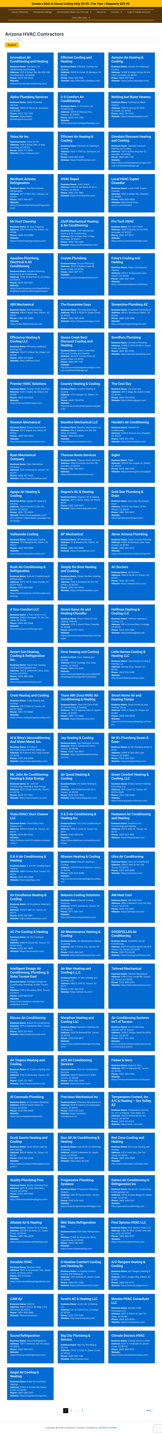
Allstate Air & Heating (26, 1222)
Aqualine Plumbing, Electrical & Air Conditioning (24, 262)
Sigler (115, 455)
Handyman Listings (42, 12)
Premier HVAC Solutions (28, 384)
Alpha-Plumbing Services (29, 97)
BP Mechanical (72, 534)
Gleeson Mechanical (25, 422)
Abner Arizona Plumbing (129, 534)
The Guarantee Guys (76, 304)
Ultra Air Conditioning (127, 856)
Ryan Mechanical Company (23, 457)
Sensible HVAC (21, 1262)
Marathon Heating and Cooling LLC (77, 1020)
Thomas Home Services (78, 455)
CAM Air (16, 1299)
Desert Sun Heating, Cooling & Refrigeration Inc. (27, 656)
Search (12, 44)
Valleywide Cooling (24, 534)
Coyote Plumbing (73, 258)
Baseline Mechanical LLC (79, 422)
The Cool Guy (121, 384)
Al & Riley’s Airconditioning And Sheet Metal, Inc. (30, 740)
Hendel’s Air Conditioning (130, 422)
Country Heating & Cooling (80, 384)
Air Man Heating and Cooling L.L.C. (76, 970)
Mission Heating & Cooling (80, 856)
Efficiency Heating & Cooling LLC (25, 339)
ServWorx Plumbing (126, 337)
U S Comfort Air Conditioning (72, 99)
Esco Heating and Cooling (80, 652)
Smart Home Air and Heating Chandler (76, 611)
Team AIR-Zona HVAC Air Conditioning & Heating (79, 697)
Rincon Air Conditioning (28, 1018)
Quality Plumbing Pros (26, 1180)
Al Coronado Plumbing (27, 1097)
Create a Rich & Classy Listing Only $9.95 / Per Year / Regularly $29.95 (81, 4)
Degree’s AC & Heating (77, 492)
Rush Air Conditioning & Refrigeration (28, 569)
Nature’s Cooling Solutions (80, 895)
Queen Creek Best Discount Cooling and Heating (77, 341)
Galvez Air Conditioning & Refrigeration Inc (130, 1182)
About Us (101, 12)
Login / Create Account (138, 12)
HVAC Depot (70, 179)
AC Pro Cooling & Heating (29, 932)
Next (150, 1410)
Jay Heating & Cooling (77, 738)
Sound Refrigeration (25, 1335)
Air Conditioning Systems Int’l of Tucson (130, 1020)
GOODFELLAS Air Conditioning (124, 934)
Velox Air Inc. (19, 136)
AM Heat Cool (121, 895)
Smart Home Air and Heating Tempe (126, 697)
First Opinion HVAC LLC (128, 1222)
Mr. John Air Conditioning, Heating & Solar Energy (29, 776)
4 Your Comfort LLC (24, 609)
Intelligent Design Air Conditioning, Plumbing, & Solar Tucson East (29, 972)
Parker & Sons (121, 1060)
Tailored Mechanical (126, 968)
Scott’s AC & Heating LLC (79, 1299)
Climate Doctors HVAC (128, 1335)
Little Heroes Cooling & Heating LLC (128, 654)
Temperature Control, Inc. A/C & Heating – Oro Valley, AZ (131, 1101)
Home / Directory (20, 12)
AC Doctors (119, 567)
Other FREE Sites (79, 17)
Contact (115, 12)
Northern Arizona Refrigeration (23, 181)
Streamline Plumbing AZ (129, 304)
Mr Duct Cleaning (23, 221)
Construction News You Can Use (72, 12)
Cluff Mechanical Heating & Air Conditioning (79, 223)
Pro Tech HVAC (122, 221)
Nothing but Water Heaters (131, 97)
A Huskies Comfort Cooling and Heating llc (81, 1264)
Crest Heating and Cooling (29, 695)
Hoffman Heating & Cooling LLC (125, 611)
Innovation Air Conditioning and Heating (29, 59)
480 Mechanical (22, 304)
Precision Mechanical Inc (79, 1097)
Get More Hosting (107, 1427)
